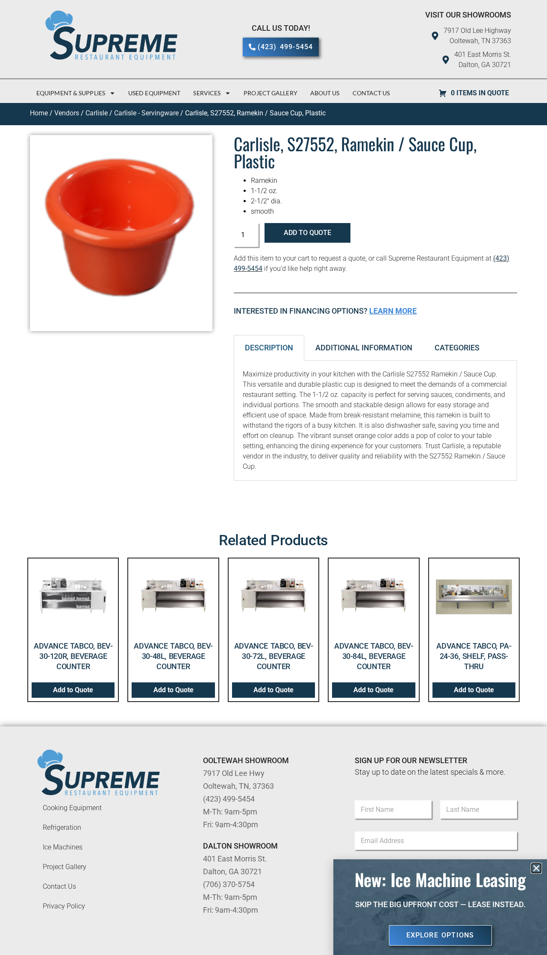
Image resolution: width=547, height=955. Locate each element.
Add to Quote (307, 233)
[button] (536, 868)
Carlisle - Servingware (146, 113)
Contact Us (371, 93)
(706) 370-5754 (229, 884)
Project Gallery (270, 93)
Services (207, 93)
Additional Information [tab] (363, 347)
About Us (325, 93)
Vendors (66, 113)
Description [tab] (269, 347)
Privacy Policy (64, 906)
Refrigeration (62, 827)
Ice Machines (62, 847)
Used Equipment (154, 93)
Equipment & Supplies (70, 93)
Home (39, 113)
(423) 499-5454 (229, 798)
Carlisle (96, 113)
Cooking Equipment (72, 808)
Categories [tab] (457, 347)
